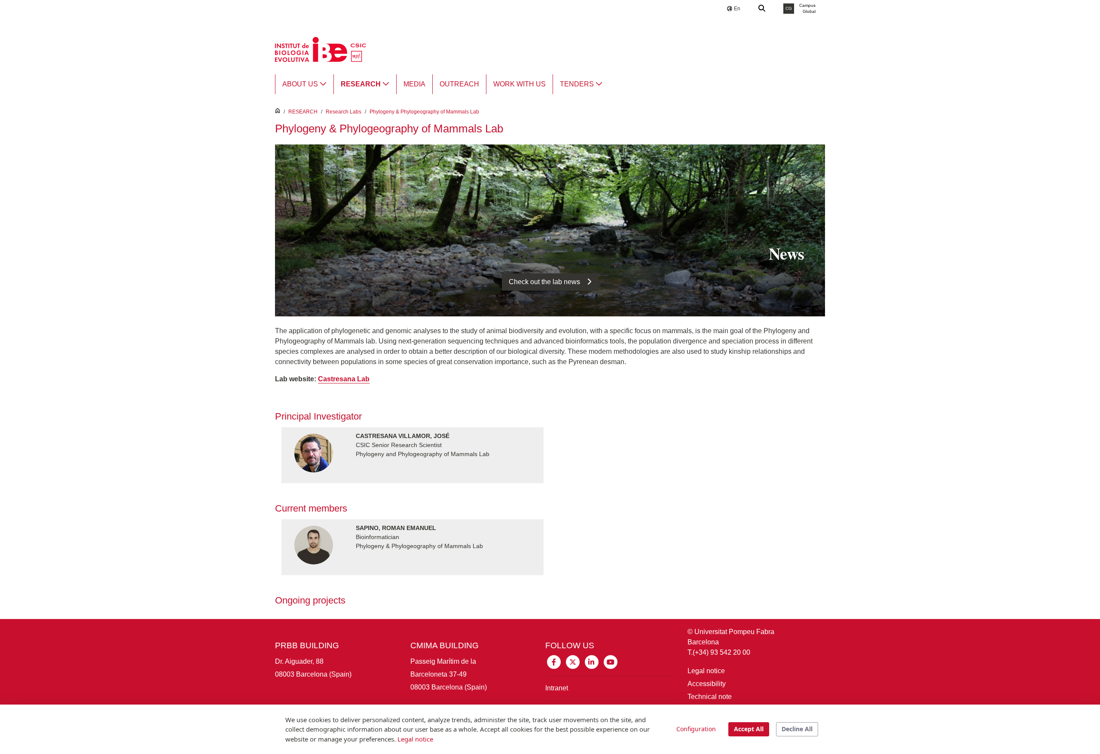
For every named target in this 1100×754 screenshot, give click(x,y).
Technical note (710, 696)
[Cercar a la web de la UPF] (762, 8)
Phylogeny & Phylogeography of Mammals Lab (424, 112)
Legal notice (706, 670)
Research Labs (343, 112)
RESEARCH (303, 112)
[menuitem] (304, 84)
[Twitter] (572, 661)
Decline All (797, 729)
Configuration (696, 729)
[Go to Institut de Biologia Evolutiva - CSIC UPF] (320, 48)
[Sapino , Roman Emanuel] (412, 546)
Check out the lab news (544, 281)
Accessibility (707, 683)
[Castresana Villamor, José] (412, 454)
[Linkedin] (591, 661)
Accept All (749, 729)
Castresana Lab (344, 379)
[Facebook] (553, 661)
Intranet (556, 688)
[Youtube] (610, 661)
